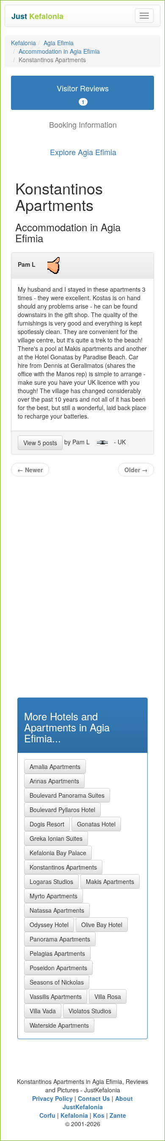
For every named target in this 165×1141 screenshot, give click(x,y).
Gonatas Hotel (96, 824)
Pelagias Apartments (57, 953)
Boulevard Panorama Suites (67, 795)
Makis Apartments (110, 881)
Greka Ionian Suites (56, 838)
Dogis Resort (47, 824)
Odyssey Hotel (49, 924)
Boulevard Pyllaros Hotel (62, 809)
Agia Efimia (59, 42)
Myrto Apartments (53, 896)
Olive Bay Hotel (101, 924)
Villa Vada (43, 1011)
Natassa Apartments (57, 910)
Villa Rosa (107, 996)
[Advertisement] (82, 600)
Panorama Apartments (60, 939)
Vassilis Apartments (56, 996)
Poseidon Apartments (58, 967)
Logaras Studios (51, 881)
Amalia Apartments (55, 766)
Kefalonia (23, 42)
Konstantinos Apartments (63, 867)
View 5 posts (40, 442)
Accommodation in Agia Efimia (59, 51)
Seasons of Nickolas (57, 982)
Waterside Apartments (59, 1025)
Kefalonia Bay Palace (58, 852)
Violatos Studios (90, 1011)
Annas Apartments (54, 781)
